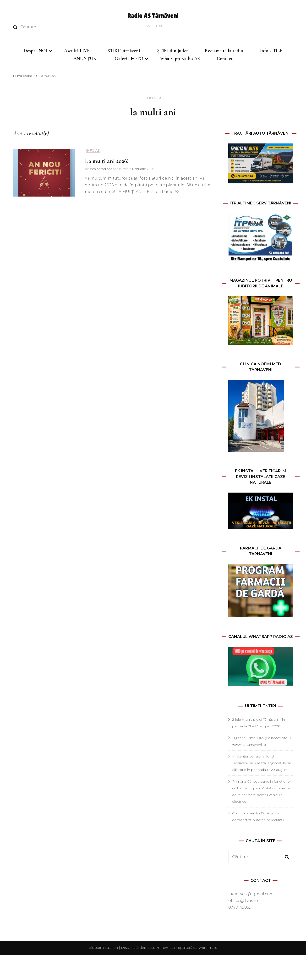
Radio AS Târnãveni (153, 16)
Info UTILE (271, 51)
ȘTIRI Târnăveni (124, 51)
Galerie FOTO (129, 58)
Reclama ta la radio (224, 51)
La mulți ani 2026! (107, 161)
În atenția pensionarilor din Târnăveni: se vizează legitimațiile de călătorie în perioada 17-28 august (261, 763)
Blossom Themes (158, 947)
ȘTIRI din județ (172, 51)
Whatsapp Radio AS (180, 58)
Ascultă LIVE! (77, 51)
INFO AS (93, 150)
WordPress (207, 947)
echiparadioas (101, 169)
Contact (225, 58)
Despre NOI (35, 51)
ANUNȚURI (85, 58)
